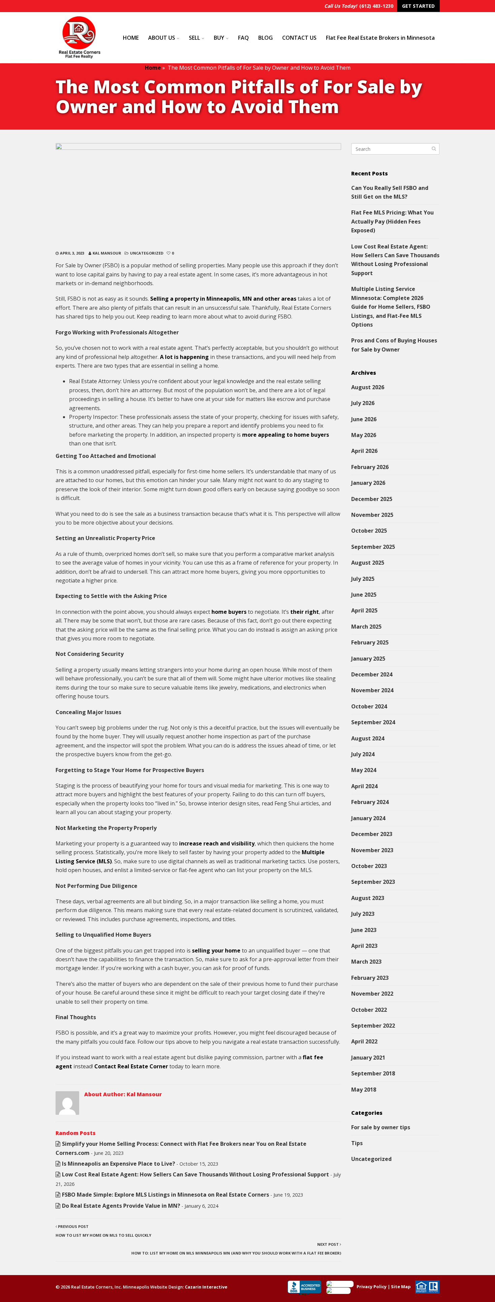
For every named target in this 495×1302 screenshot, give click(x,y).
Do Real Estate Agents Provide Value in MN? (121, 1205)
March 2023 (366, 961)
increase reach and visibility (217, 843)
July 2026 (362, 403)
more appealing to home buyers (285, 434)
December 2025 (371, 499)
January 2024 (368, 818)
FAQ (243, 37)
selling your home (216, 950)
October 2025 (369, 530)
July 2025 (362, 578)
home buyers (228, 611)
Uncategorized (146, 253)
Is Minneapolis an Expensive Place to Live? (118, 1163)
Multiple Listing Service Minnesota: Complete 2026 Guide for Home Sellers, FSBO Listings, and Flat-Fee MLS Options (390, 306)
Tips (357, 1143)
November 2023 (372, 850)
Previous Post (103, 1231)
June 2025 (363, 594)
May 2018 (363, 1089)
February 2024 (370, 802)
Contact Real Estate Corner (131, 1066)
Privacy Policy (372, 1286)
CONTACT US (299, 37)
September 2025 (373, 546)
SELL (194, 37)
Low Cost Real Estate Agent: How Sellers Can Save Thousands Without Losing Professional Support (195, 1174)
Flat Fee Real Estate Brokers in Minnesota (380, 37)
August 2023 (367, 898)
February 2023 (370, 977)
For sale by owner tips (380, 1127)
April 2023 (364, 945)
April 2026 (364, 451)
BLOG (265, 37)
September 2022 (373, 1025)
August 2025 (367, 562)
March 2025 (366, 626)
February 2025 (370, 642)
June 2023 (363, 930)
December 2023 (371, 834)
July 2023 (362, 913)
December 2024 (371, 674)
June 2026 (363, 419)
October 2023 (369, 866)
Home (153, 67)
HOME (131, 37)
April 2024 (364, 786)
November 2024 (372, 690)
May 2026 (363, 435)
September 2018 (373, 1073)
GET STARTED (418, 6)
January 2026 (368, 483)
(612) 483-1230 (376, 6)
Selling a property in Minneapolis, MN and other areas (223, 298)
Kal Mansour (107, 253)
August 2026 (367, 387)
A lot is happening (184, 357)
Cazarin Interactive (206, 1287)
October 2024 (369, 706)
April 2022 (364, 1041)
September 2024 (373, 722)
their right (304, 611)
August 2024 (367, 738)
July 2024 (362, 754)
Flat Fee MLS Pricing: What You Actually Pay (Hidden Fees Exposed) (392, 221)
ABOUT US (161, 37)
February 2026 (370, 467)
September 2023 (373, 882)
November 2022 (372, 993)
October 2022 (369, 1009)
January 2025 (368, 658)
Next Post (236, 1249)
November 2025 (372, 515)
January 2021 (368, 1057)
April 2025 (364, 610)
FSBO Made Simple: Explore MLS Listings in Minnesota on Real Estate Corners (165, 1194)
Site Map (401, 1286)
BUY (219, 37)
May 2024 (363, 770)
